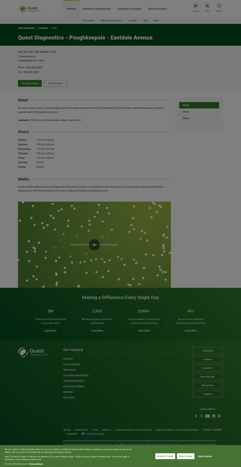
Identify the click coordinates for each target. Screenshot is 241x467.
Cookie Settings (205, 456)
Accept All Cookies (165, 456)
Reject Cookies (185, 456)
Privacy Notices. (36, 464)
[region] (120, 456)
